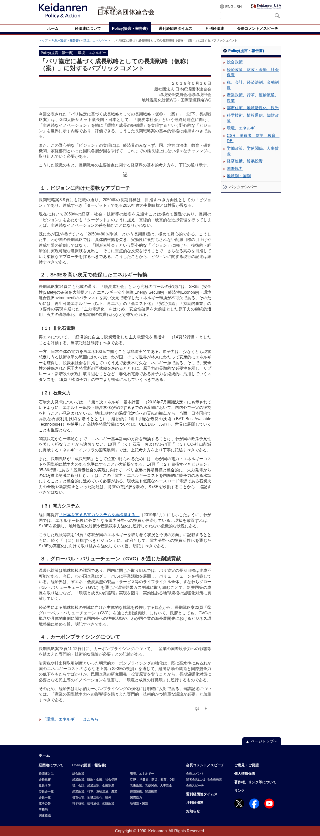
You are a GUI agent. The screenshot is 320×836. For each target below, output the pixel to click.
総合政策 (235, 62)
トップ (43, 40)
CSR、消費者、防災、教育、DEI (253, 138)
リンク (239, 791)
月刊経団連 (195, 803)
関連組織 (45, 815)
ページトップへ (264, 741)
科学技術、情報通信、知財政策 (253, 118)
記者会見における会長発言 (204, 779)
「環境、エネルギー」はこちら (70, 719)
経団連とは (46, 773)
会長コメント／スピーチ (205, 765)
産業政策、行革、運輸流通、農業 (253, 98)
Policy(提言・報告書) (66, 40)
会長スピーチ (195, 785)
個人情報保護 (244, 774)
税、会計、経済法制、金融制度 (253, 85)
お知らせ (193, 811)
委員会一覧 (46, 791)
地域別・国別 (239, 176)
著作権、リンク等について (255, 782)
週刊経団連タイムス (202, 794)
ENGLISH (233, 6)
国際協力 (235, 168)
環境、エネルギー (96, 40)
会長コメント (195, 773)
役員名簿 (45, 785)
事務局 (43, 809)
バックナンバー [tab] (243, 187)
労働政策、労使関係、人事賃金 (253, 151)
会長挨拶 (45, 779)
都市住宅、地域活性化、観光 (253, 108)
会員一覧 (45, 797)
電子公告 (45, 803)
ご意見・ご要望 (246, 765)
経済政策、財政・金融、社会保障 (253, 72)
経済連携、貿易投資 (245, 161)
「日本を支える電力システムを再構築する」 (99, 515)
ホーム (44, 755)
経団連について (51, 765)
